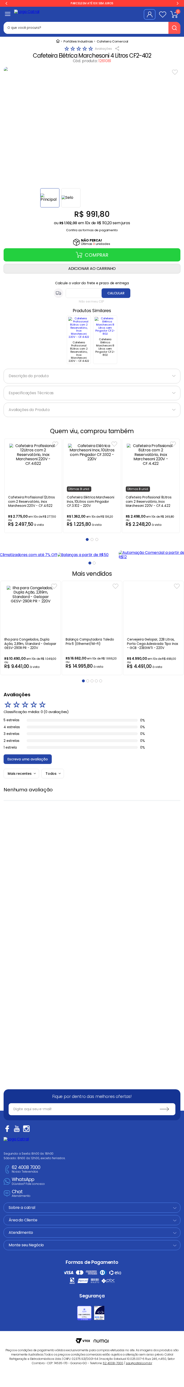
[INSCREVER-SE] (164, 1109)
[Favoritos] (162, 14)
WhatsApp (28, 1181)
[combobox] (92, 28)
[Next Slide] (177, 3)
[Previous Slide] (6, 3)
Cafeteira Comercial (112, 41)
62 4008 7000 (26, 1169)
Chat (21, 1193)
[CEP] (92, 293)
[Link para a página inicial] (58, 41)
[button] (92, 228)
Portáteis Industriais (78, 41)
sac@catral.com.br (139, 1363)
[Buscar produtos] (174, 28)
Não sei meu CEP (91, 301)
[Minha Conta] (149, 14)
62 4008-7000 (113, 1363)
